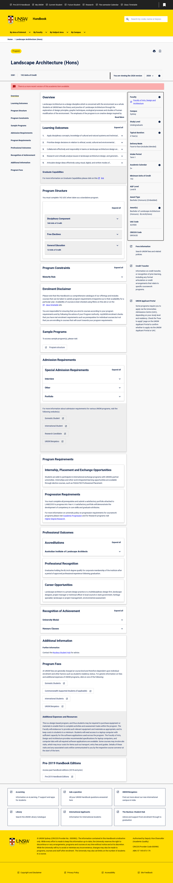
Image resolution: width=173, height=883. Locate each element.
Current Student (55, 5)
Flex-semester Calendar (109, 5)
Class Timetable (130, 5)
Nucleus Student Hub (62, 653)
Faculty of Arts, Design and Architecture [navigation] (144, 102)
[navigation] (55, 347)
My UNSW (39, 5)
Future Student (74, 5)
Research (90, 5)
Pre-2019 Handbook (21, 5)
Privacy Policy (73, 872)
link (102, 178)
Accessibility (110, 872)
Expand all (118, 127)
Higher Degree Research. (55, 519)
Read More (119, 117)
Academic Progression (72, 516)
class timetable (52, 305)
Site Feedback (146, 872)
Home (10, 39)
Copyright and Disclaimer (31, 872)
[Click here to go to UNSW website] (18, 20)
